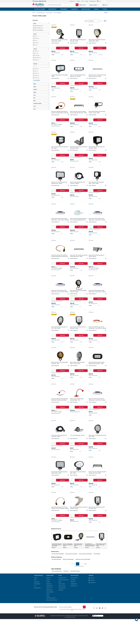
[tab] (102, 21)
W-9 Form (48, 594)
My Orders (48, 581)
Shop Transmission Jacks (57, 571)
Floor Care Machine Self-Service (51, 600)
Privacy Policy (76, 609)
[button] (102, 1)
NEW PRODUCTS (74, 9)
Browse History (72, 1)
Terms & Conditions (68, 617)
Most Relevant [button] (91, 21)
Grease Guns (66, 571)
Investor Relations (37, 583)
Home (34, 12)
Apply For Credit (49, 587)
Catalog (86, 1)
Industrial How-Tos (74, 585)
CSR (34, 585)
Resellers (60, 581)
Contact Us (78, 1)
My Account (48, 579)
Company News (36, 581)
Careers (35, 579)
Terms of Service (82, 609)
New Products (73, 581)
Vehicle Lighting (49, 12)
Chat (83, 1)
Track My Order (48, 583)
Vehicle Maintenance (40, 12)
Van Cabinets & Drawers (75, 571)
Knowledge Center (93, 1)
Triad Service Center (62, 585)
